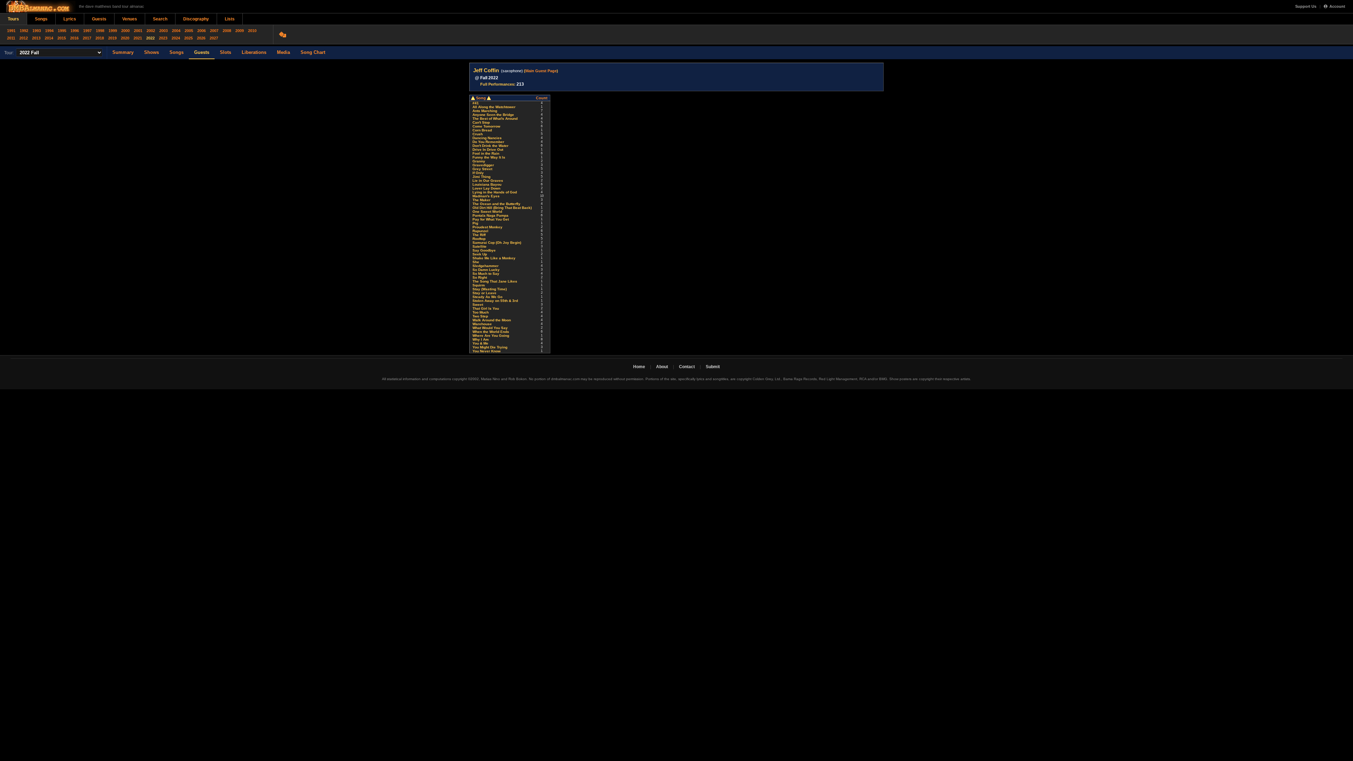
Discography (196, 19)
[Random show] (283, 34)
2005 (189, 31)
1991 (11, 31)
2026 (201, 38)
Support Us (1305, 6)
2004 (176, 31)
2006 (201, 31)
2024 (176, 38)
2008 (227, 31)
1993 (36, 31)
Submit (713, 366)
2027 (214, 38)
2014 (49, 38)
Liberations (254, 52)
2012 (23, 38)
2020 (125, 38)
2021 (138, 38)
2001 (138, 31)
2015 (61, 38)
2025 (188, 38)
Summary (123, 52)
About (662, 366)
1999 (113, 31)
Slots (225, 52)
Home (639, 366)
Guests (99, 19)
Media (283, 52)
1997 (87, 31)
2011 (11, 38)
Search (160, 19)
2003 (163, 31)
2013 (36, 38)
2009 (239, 31)
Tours (13, 19)
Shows (151, 52)
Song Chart (313, 52)
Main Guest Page (541, 71)
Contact (687, 366)
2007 (214, 31)
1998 (100, 31)
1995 (62, 31)
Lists (230, 19)
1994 (49, 31)
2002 (151, 31)
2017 (87, 38)
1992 (24, 31)
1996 (74, 31)
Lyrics (69, 19)
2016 (74, 38)
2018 (99, 38)
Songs (41, 19)
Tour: (9, 52)
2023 (163, 38)
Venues (129, 19)
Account (1337, 6)
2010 (252, 31)
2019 (112, 38)
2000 (125, 31)
